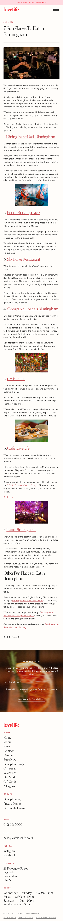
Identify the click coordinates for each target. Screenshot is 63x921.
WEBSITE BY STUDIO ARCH (46, 917)
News (7, 746)
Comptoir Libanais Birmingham (32, 309)
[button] (55, 9)
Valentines (10, 773)
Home (7, 737)
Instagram (10, 851)
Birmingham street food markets (27, 600)
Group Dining (12, 799)
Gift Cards (10, 781)
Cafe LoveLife (18, 448)
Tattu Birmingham (21, 530)
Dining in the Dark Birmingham (30, 137)
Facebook (10, 855)
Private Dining (12, 803)
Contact (9, 751)
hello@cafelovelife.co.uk (18, 838)
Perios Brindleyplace (23, 213)
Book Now (10, 759)
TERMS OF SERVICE (25, 917)
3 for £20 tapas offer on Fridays (22, 485)
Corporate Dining (14, 808)
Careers (8, 755)
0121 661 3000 (13, 824)
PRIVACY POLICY (10, 917)
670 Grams (16, 379)
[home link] (11, 9)
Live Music (10, 777)
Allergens (9, 786)
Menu (7, 742)
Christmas (10, 768)
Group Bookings (14, 764)
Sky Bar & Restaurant (23, 259)
